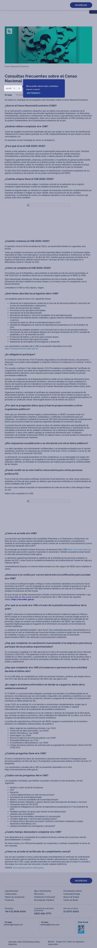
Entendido (33, 93)
